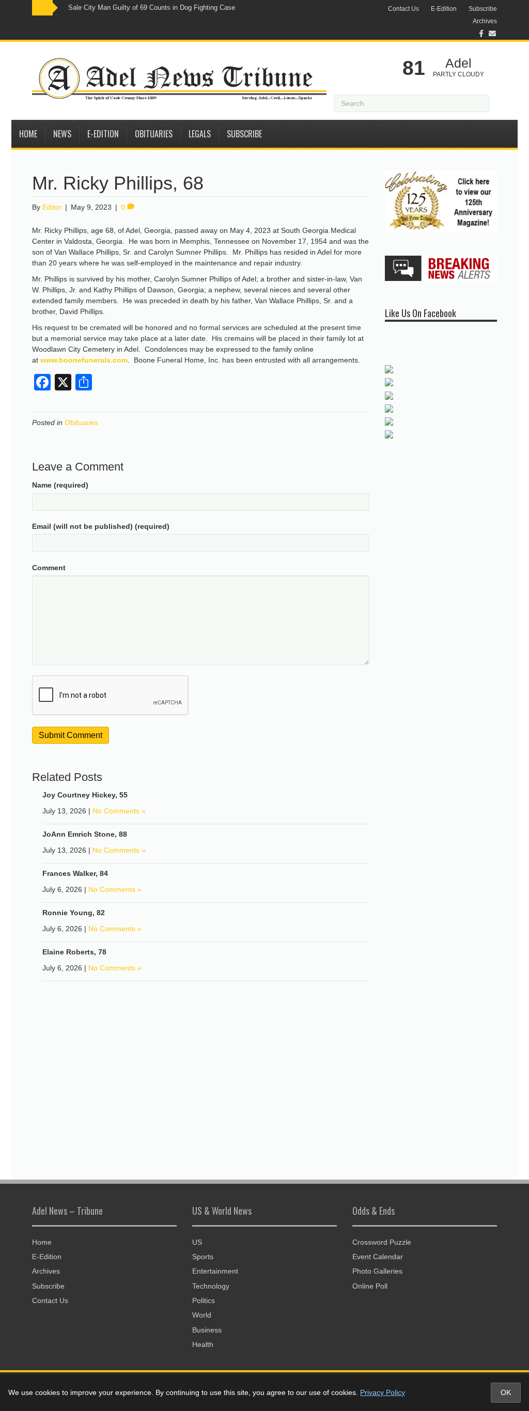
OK (506, 1392)
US (197, 1242)
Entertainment (215, 1271)
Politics (203, 1300)
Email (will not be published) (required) (100, 526)
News (62, 134)
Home (28, 134)
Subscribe (483, 8)
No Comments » (119, 811)
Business (207, 1330)
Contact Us (403, 8)
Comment (49, 567)
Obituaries (154, 134)
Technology (210, 1286)
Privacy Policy (382, 1392)
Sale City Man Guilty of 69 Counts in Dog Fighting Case (151, 7)
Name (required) (60, 485)
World (201, 1315)
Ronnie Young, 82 (73, 912)
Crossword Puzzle (381, 1242)
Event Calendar (377, 1256)
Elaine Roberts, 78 (74, 952)
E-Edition (444, 8)
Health (202, 1344)
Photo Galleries (377, 1271)
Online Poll (369, 1286)
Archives (485, 21)
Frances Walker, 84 (75, 873)
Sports (202, 1256)
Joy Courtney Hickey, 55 (85, 795)
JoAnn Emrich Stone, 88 (84, 834)
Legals (200, 134)
